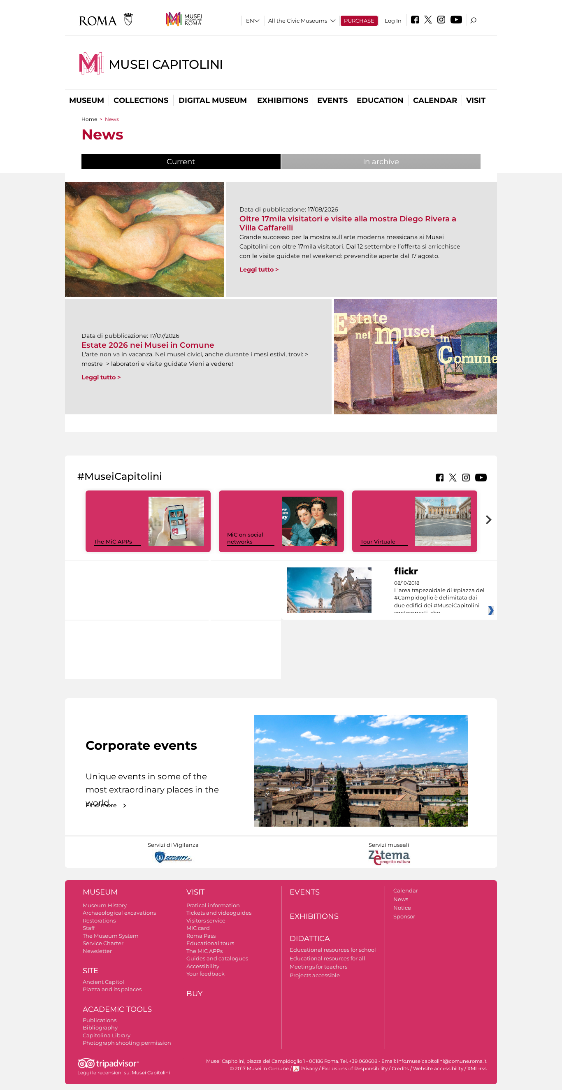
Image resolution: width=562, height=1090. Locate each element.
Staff (89, 928)
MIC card (198, 928)
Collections (141, 100)
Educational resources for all (327, 958)
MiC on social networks (245, 538)
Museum (86, 100)
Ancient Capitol (103, 981)
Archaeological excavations (119, 912)
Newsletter (97, 951)
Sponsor (404, 916)
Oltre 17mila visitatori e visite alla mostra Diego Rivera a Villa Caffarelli (347, 223)
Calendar (435, 100)
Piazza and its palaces (112, 989)
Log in (393, 20)
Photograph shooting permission (127, 1042)
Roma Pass (201, 935)
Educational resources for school (333, 949)
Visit (475, 100)
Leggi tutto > (259, 269)
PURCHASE (359, 20)
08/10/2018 (439, 598)
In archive (381, 161)
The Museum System (111, 935)
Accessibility (202, 966)
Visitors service (205, 920)
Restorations (99, 920)
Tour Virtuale (377, 541)
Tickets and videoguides (218, 912)
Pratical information (213, 905)
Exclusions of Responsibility (355, 1068)
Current (202, 161)
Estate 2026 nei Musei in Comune (147, 345)
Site (90, 970)
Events (332, 100)
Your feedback (205, 973)
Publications (99, 1020)
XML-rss (477, 1068)
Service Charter (103, 943)
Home (89, 119)
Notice (402, 907)
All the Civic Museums (297, 20)
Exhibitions (282, 100)
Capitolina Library (106, 1035)
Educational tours (210, 943)
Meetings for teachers (318, 966)
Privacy (309, 1068)
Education (380, 100)
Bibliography (100, 1027)
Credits (400, 1068)
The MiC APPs (113, 541)
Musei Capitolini (166, 64)
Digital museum (213, 100)
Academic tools (117, 1009)
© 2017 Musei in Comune (259, 1068)
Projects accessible (315, 975)
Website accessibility (438, 1068)
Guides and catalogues (217, 958)
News (400, 899)
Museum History (105, 905)
